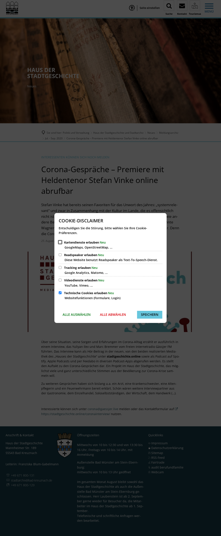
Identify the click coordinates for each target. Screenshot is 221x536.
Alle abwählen (113, 314)
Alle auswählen (77, 314)
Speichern (149, 314)
